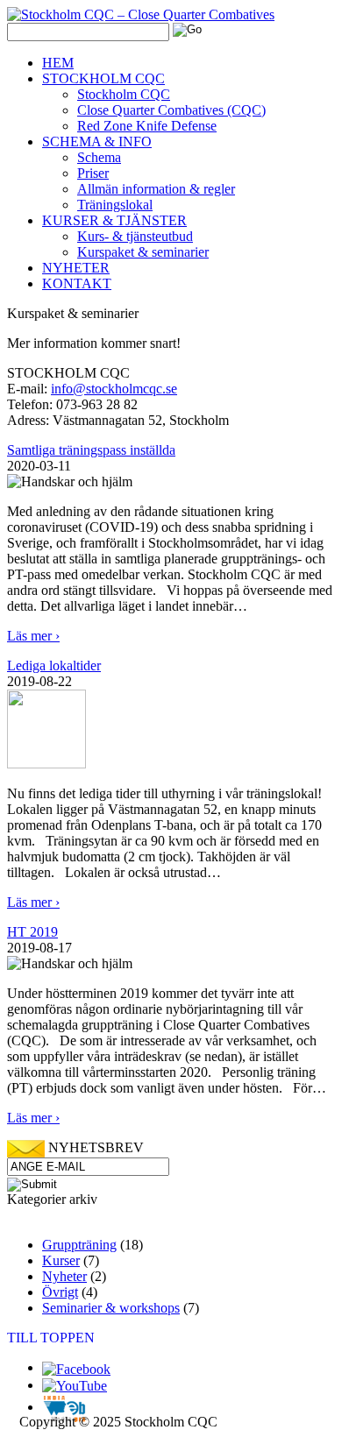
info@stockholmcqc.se (114, 388)
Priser (93, 173)
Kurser (61, 1260)
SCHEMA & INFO (97, 141)
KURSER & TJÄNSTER (114, 220)
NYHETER (76, 267)
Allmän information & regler (156, 188)
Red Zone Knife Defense (147, 125)
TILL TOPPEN (51, 1337)
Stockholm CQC (123, 94)
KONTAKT (76, 283)
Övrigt (60, 1292)
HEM (58, 62)
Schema (99, 157)
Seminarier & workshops (111, 1307)
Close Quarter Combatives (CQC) (171, 110)
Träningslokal (115, 204)
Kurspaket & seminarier (143, 251)
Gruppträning (79, 1244)
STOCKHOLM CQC (103, 78)
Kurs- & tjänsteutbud (135, 236)
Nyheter (64, 1276)
